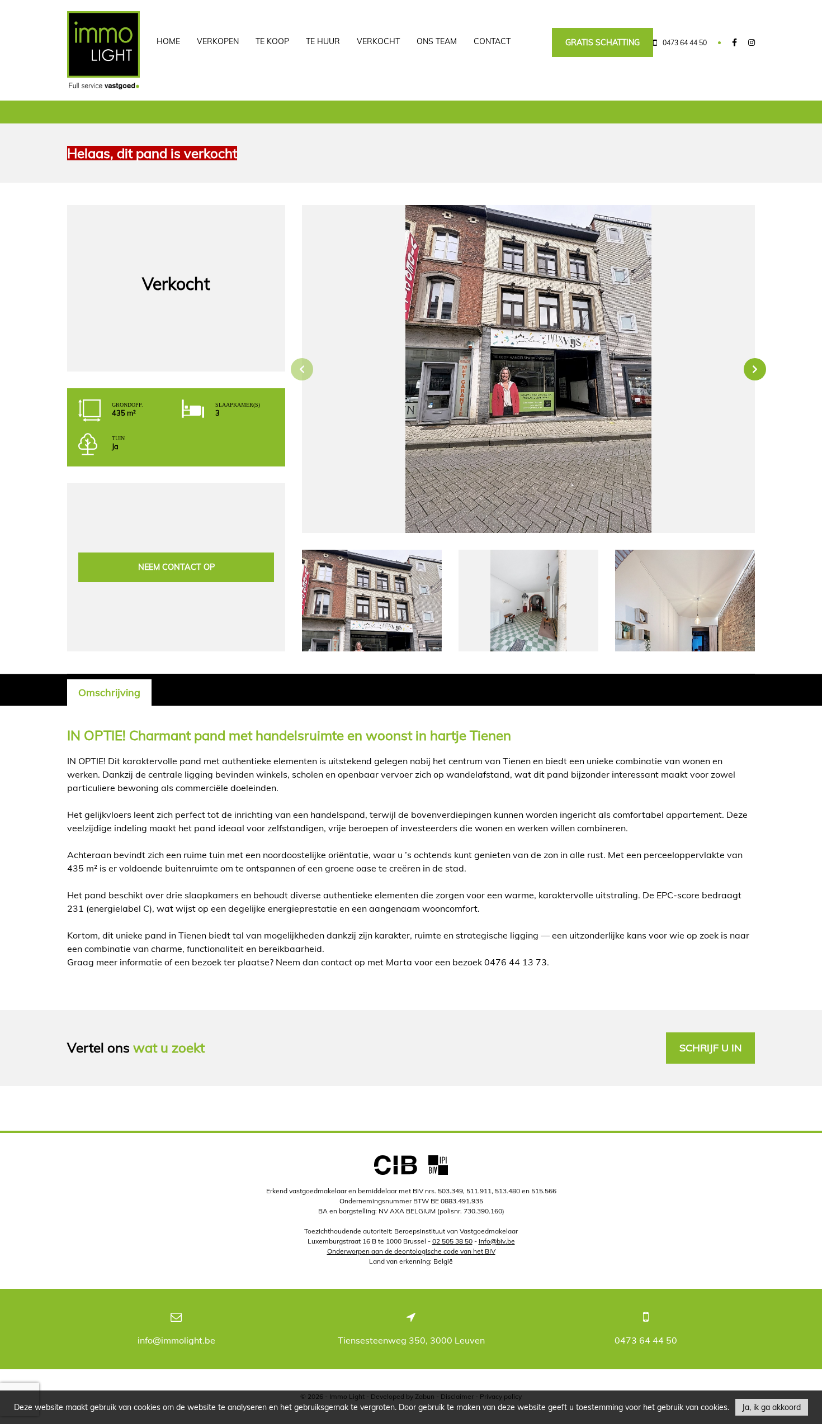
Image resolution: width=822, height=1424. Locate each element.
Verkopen (218, 41)
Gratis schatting (602, 42)
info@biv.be (497, 1241)
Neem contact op (176, 567)
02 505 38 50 (452, 1241)
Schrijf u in (710, 1047)
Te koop (272, 41)
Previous (302, 369)
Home (168, 41)
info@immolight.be (176, 1340)
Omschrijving (109, 692)
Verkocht (378, 41)
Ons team (437, 41)
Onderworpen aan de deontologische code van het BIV (411, 1251)
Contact (492, 41)
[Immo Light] (103, 50)
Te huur (323, 41)
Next (755, 369)
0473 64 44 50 (646, 1340)
